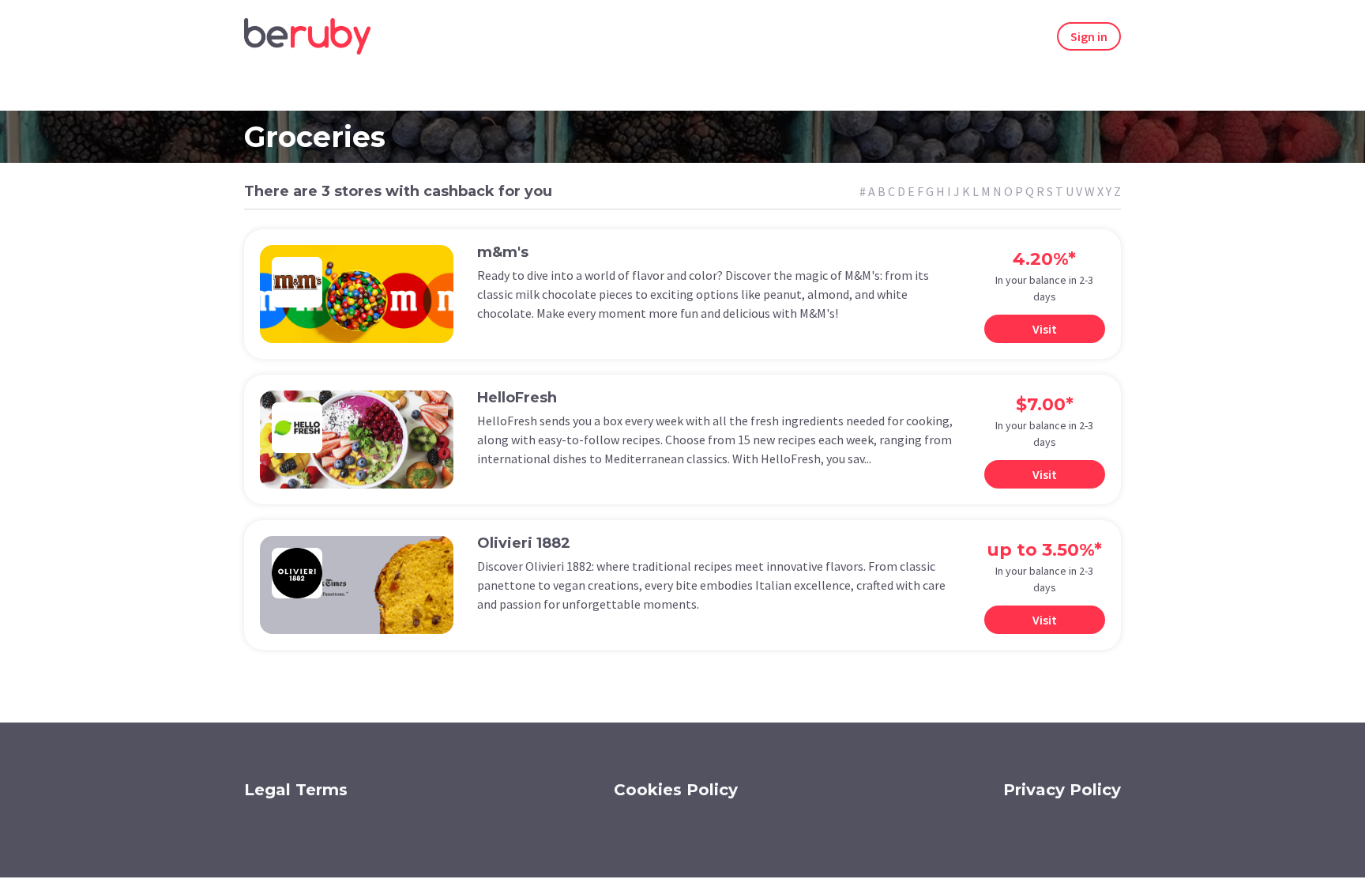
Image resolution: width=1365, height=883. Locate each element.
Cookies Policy (676, 789)
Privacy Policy (1062, 789)
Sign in (1088, 36)
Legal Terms (296, 789)
